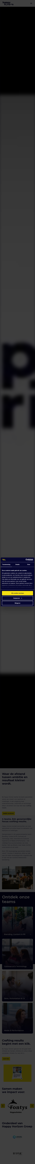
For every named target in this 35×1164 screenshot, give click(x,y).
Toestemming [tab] (6, 564)
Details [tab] (17, 564)
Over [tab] (28, 564)
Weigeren (17, 603)
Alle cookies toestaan (17, 593)
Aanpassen (16, 598)
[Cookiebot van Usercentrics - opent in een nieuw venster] (25, 560)
